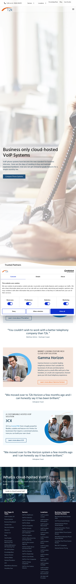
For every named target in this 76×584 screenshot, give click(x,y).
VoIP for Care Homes (28, 556)
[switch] (28, 303)
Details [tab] (38, 276)
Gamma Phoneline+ (9, 560)
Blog (61, 2)
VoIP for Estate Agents (28, 520)
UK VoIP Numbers (9, 549)
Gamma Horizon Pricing (61, 548)
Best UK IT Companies (61, 545)
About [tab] (63, 276)
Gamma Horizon (8, 555)
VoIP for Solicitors (27, 517)
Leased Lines (7, 524)
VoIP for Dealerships (27, 554)
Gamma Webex (8, 557)
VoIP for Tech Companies (29, 559)
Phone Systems (8, 519)
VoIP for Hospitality (27, 525)
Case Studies (67, 2)
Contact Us (7, 532)
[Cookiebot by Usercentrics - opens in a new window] (66, 271)
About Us (7, 530)
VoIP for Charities (27, 551)
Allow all (62, 311)
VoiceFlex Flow (8, 568)
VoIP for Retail (26, 523)
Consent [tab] (13, 276)
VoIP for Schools (26, 528)
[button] (30, 3)
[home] (7, 9)
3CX (5, 563)
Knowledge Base (53, 2)
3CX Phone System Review (62, 521)
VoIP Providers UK (9, 516)
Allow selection (38, 311)
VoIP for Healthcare (27, 515)
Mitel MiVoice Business (10, 565)
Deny (14, 311)
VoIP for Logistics (27, 535)
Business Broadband (10, 522)
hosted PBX (15, 426)
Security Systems (9, 527)
